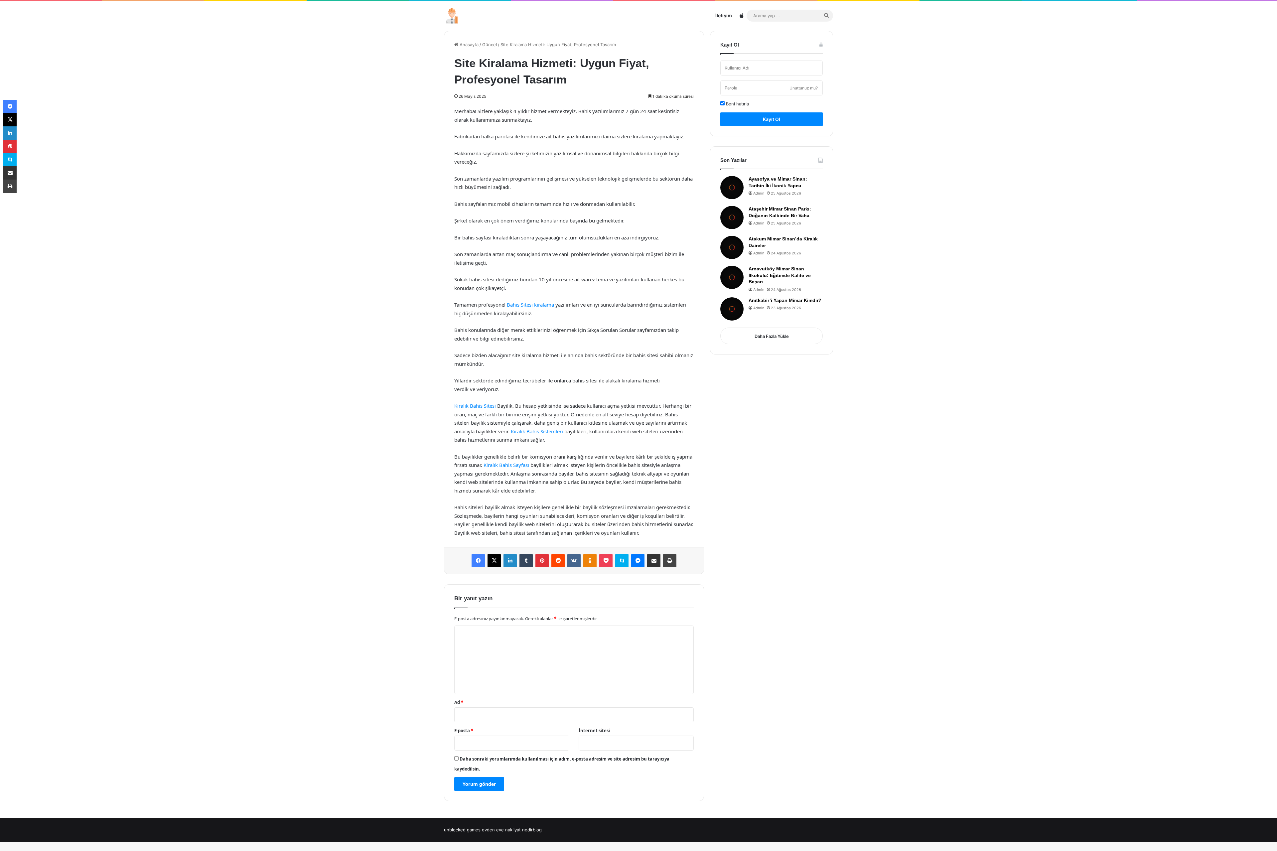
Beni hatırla (737, 103)
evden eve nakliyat (501, 829)
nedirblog (532, 829)
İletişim (723, 15)
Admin (758, 193)
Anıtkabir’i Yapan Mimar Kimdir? (785, 300)
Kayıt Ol (771, 119)
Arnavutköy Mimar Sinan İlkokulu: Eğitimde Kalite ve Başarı (780, 275)
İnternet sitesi (594, 731)
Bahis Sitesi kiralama (530, 304)
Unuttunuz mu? (803, 87)
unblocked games (462, 829)
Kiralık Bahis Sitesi (475, 405)
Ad (458, 702)
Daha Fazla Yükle (772, 336)
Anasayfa (468, 44)
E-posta (463, 731)
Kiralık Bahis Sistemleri (537, 431)
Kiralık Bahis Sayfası (506, 465)
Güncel (489, 44)
